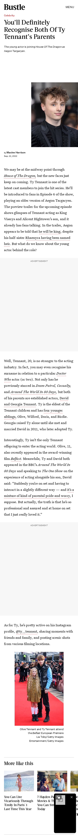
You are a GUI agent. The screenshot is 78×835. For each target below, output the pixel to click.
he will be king (49, 231)
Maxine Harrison (16, 152)
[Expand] (58, 797)
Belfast (16, 458)
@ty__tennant (26, 631)
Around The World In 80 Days (33, 391)
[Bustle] (14, 7)
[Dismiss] (71, 797)
